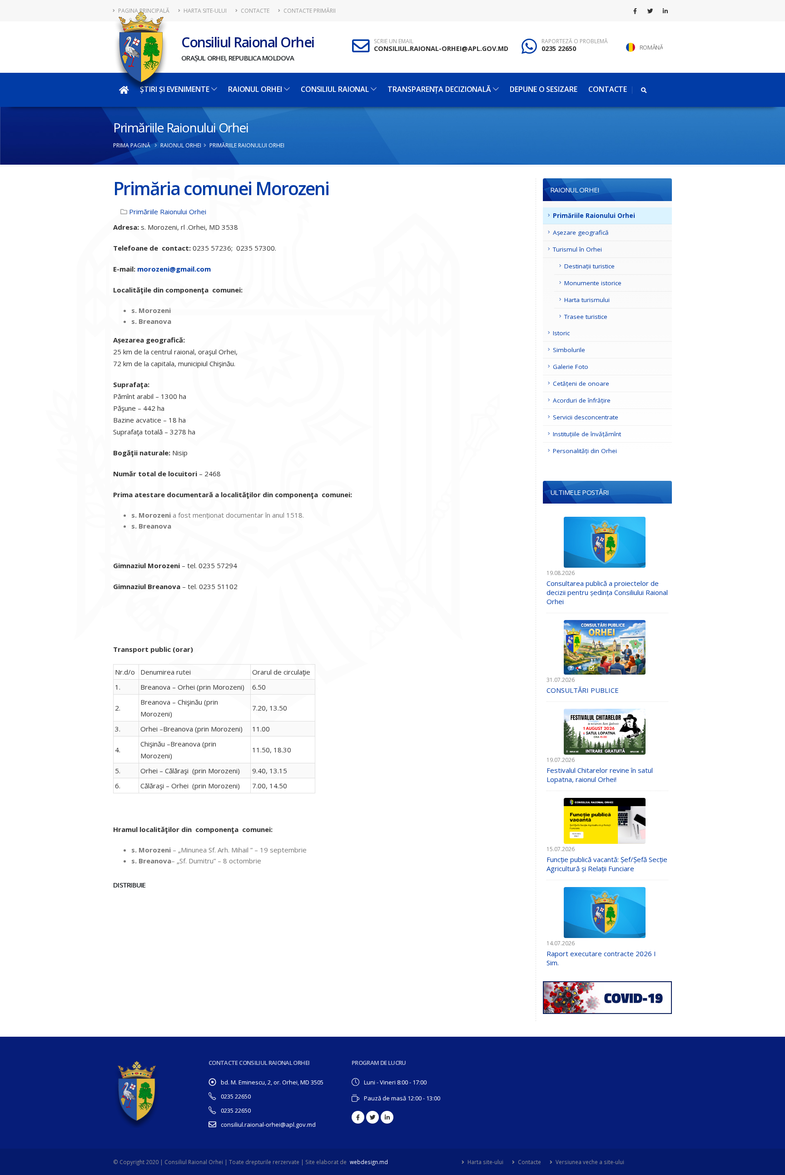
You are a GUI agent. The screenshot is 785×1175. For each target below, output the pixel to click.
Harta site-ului (204, 11)
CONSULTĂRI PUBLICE (583, 690)
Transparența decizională (439, 89)
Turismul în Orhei (577, 249)
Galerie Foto (570, 367)
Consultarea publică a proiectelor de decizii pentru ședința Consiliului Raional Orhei (607, 592)
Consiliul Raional (335, 89)
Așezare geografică (581, 232)
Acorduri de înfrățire (582, 400)
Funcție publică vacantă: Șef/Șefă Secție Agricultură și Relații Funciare (607, 864)
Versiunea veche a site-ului (589, 1161)
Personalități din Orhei (585, 451)
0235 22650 (559, 48)
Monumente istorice (592, 283)
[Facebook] (635, 11)
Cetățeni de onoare (581, 383)
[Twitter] (650, 11)
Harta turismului (587, 300)
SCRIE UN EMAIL (393, 41)
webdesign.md (369, 1161)
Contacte (254, 11)
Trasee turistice (585, 317)
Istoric (561, 333)
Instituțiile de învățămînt (587, 434)
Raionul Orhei (255, 89)
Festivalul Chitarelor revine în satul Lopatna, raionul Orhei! (600, 775)
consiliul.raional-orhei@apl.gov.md (268, 1124)
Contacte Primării (309, 11)
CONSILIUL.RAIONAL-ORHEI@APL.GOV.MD (441, 48)
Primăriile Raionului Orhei (180, 127)
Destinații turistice (589, 266)
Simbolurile (569, 350)
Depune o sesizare (543, 89)
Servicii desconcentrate (585, 417)
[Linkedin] (665, 11)
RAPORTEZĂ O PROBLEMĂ (575, 41)
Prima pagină (131, 145)
